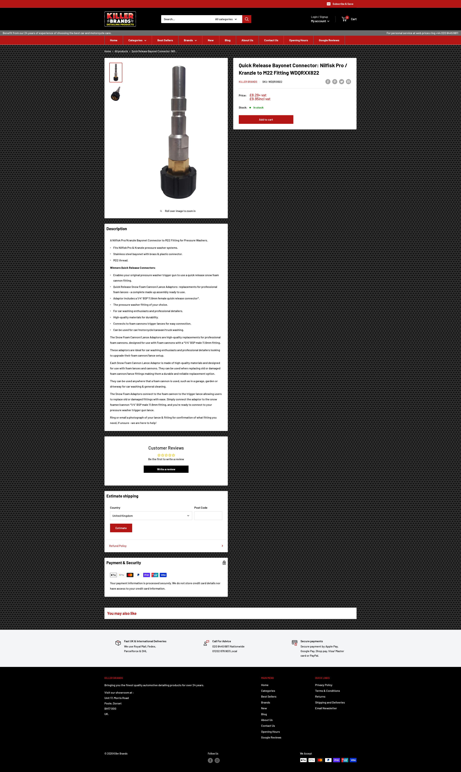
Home (113, 40)
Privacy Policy (323, 685)
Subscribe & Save (343, 3)
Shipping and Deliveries (330, 702)
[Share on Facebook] (327, 81)
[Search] (246, 19)
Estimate (121, 528)
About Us (247, 40)
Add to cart (266, 119)
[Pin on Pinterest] (334, 81)
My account (318, 21)
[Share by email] (348, 81)
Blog (227, 40)
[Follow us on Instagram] (217, 760)
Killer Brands (248, 81)
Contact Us (271, 40)
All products (121, 51)
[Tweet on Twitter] (341, 81)
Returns (320, 696)
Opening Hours (298, 40)
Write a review (166, 469)
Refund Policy (118, 545)
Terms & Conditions (327, 690)
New (211, 40)
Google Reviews (329, 40)
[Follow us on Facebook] (210, 760)
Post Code (200, 507)
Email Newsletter (326, 708)
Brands (188, 40)
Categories (135, 40)
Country (115, 507)
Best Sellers (165, 40)
